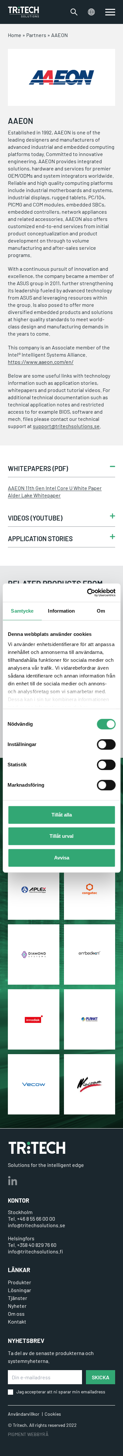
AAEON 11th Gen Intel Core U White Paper (55, 488)
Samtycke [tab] (22, 611)
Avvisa (61, 857)
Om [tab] (101, 611)
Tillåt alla (61, 814)
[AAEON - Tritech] (23, 12)
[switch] (106, 744)
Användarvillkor (23, 1414)
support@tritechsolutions (63, 426)
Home (14, 35)
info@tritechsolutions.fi (35, 1251)
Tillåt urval (61, 836)
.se (96, 426)
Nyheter (17, 1306)
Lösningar (19, 1290)
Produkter (19, 1282)
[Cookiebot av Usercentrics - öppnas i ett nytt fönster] (87, 592)
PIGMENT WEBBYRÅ (28, 1434)
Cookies (53, 1414)
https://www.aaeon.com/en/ (40, 362)
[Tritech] (37, 1148)
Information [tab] (61, 611)
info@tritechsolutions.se (36, 1225)
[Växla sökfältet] (74, 12)
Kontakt (17, 1321)
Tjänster (17, 1298)
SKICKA (100, 1377)
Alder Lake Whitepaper (34, 495)
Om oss (16, 1313)
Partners (36, 35)
